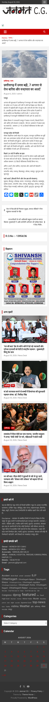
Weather (25, 606)
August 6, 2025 (10, 94)
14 (31, 656)
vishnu (15, 606)
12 (18, 656)
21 (31, 661)
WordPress (32, 698)
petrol (4, 603)
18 (12, 661)
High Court (6, 599)
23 (44, 661)
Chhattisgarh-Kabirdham (9, 585)
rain (8, 603)
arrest (21, 576)
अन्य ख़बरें (8, 312)
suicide (17, 603)
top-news (39, 602)
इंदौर (32, 606)
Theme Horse (27, 694)
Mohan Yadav (27, 599)
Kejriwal (13, 599)
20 (24, 661)
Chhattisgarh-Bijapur (26, 579)
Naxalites (43, 599)
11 (12, 656)
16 (44, 656)
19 (18, 661)
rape (12, 603)
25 (12, 666)
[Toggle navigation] (5, 32)
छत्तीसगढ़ (37, 606)
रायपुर (10, 609)
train (3, 606)
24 (5, 666)
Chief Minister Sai (30, 591)
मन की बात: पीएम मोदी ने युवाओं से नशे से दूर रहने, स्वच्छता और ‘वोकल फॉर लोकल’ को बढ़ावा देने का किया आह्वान (23, 479)
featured (29, 594)
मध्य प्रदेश (4, 609)
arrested (27, 576)
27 (24, 666)
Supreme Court (26, 603)
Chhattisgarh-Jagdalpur (31, 582)
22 (37, 661)
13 (24, 656)
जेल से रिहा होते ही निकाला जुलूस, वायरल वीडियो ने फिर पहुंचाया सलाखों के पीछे (24, 210)
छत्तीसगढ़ (6, 81)
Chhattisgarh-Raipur (18, 588)
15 (37, 656)
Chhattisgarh (9, 579)
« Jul (4, 675)
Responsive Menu (44, 2)
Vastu (8, 606)
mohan (19, 599)
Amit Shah (14, 576)
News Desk (22, 355)
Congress (7, 595)
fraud (42, 595)
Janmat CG (11, 17)
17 (5, 661)
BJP (34, 575)
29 (37, 666)
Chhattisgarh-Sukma (36, 588)
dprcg (17, 595)
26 (18, 666)
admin (19, 94)
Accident (6, 575)
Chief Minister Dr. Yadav (16, 591)
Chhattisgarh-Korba (27, 585)
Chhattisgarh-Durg (15, 582)
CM (38, 591)
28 (31, 666)
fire (38, 595)
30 (44, 666)
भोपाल (43, 606)
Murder (36, 598)
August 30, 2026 (10, 355)
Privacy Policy (36, 691)
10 (5, 656)
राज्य (11, 81)
